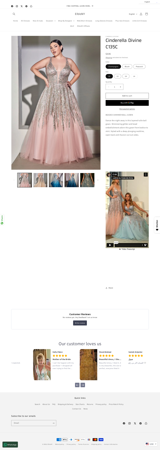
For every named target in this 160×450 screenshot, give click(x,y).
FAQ (53, 404)
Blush (127, 66)
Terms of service (83, 444)
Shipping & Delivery (65, 404)
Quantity (109, 82)
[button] (14, 14)
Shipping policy (96, 444)
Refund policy (59, 444)
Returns (90, 404)
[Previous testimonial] (77, 385)
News (86, 409)
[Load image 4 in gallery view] (71, 180)
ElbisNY (50, 444)
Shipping (109, 57)
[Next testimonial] (82, 385)
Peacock (139, 66)
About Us (46, 404)
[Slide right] (98, 180)
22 (118, 76)
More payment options (127, 109)
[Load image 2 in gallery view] (40, 180)
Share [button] (110, 288)
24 (126, 76)
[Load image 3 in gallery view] (56, 180)
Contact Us (76, 409)
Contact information (111, 444)
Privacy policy (101, 404)
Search (37, 404)
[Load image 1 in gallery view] (24, 180)
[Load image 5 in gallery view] (87, 180)
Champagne (113, 66)
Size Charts (80, 404)
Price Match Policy (116, 404)
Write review (80, 323)
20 (109, 76)
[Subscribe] (53, 423)
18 (135, 77)
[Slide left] (14, 180)
